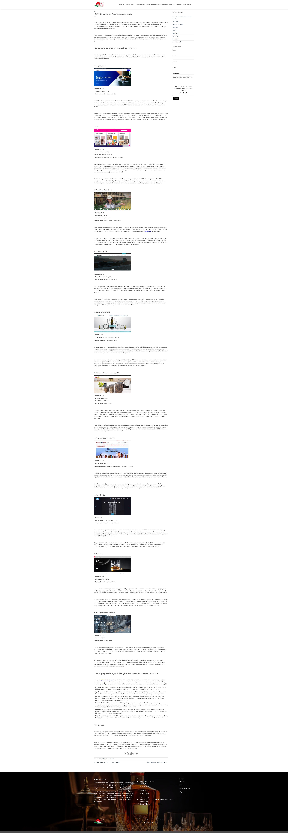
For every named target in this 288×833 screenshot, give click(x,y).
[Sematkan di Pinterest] (133, 753)
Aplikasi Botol (140, 4)
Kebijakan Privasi (149, 822)
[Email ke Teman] (131, 753)
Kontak (189, 4)
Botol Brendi (176, 21)
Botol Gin (175, 27)
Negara (174, 67)
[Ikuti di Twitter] (143, 804)
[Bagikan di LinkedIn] (136, 753)
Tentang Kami (129, 4)
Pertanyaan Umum (185, 788)
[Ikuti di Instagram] (141, 804)
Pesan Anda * (176, 73)
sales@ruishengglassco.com (147, 781)
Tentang (182, 781)
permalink (111, 758)
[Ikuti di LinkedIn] (146, 804)
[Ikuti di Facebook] (138, 804)
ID (159, 804)
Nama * (174, 50)
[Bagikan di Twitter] (128, 753)
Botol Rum (175, 30)
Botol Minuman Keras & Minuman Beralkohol (160, 4)
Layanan (178, 4)
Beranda (121, 4)
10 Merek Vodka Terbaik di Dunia (156, 762)
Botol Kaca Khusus (178, 24)
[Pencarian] (193, 4)
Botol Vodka (176, 36)
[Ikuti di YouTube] (149, 804)
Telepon (175, 61)
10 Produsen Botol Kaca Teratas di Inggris (107, 762)
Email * (174, 56)
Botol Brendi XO (177, 42)
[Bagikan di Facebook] (125, 753)
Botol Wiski (176, 39)
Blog (184, 4)
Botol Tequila (176, 33)
